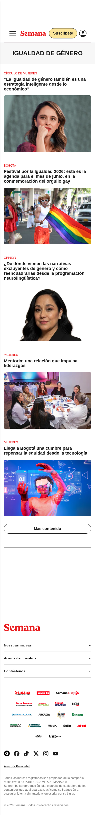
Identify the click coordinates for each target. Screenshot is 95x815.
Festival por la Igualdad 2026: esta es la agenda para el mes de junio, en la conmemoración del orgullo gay (45, 176)
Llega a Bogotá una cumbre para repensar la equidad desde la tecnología (45, 451)
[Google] (7, 754)
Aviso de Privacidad (22, 766)
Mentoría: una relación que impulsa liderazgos (40, 363)
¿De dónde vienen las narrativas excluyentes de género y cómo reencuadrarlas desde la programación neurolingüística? (44, 270)
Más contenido (47, 529)
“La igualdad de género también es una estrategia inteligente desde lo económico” (45, 84)
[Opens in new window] (16, 754)
